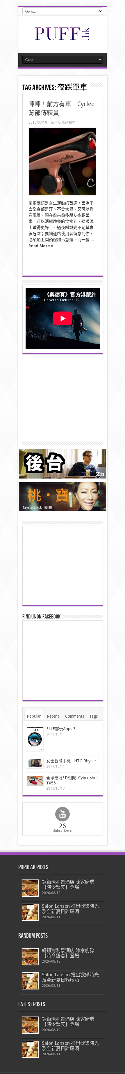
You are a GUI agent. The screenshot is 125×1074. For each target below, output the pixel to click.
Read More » (40, 245)
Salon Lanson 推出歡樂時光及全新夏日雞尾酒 (70, 908)
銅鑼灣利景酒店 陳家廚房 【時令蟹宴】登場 (68, 884)
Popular (34, 716)
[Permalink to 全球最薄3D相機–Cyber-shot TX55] (35, 781)
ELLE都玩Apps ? (60, 728)
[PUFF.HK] (62, 39)
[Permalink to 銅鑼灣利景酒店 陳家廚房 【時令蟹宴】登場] (30, 888)
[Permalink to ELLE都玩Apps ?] (35, 739)
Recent (53, 716)
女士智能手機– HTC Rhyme (71, 760)
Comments (74, 716)
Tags (93, 716)
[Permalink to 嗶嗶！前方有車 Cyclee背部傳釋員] (62, 161)
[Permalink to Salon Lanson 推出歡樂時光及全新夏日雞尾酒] (30, 912)
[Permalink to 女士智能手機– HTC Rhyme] (35, 763)
